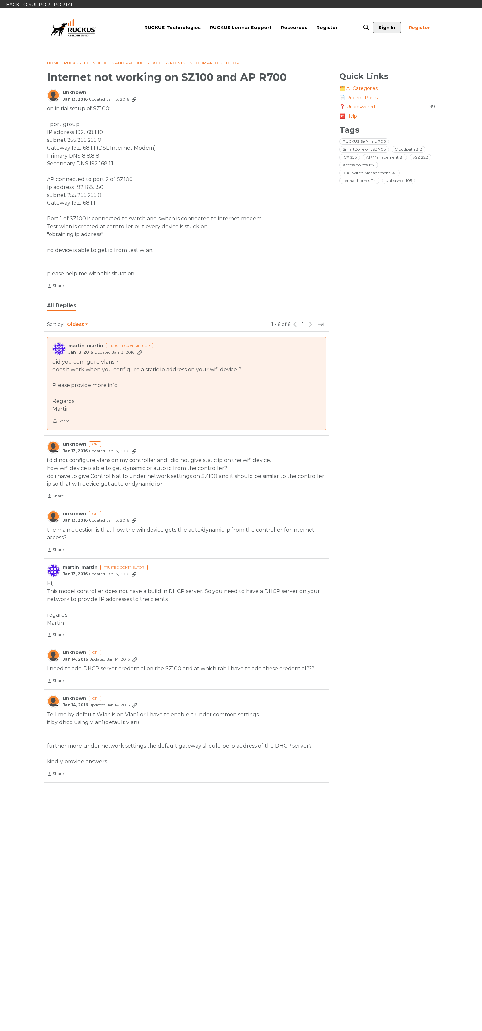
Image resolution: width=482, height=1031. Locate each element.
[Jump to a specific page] (321, 324)
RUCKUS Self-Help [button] (364, 141)
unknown (74, 92)
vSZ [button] (420, 157)
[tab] (61, 305)
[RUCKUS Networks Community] (73, 27)
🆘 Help (348, 116)
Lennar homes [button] (359, 180)
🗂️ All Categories (358, 88)
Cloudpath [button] (408, 149)
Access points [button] (359, 164)
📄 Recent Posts (358, 98)
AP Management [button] (385, 157)
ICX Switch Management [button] (369, 172)
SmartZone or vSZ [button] (364, 149)
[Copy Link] (134, 99)
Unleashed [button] (398, 180)
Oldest (76, 324)
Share (55, 286)
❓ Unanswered (387, 107)
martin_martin (85, 345)
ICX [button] (350, 157)
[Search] (366, 27)
